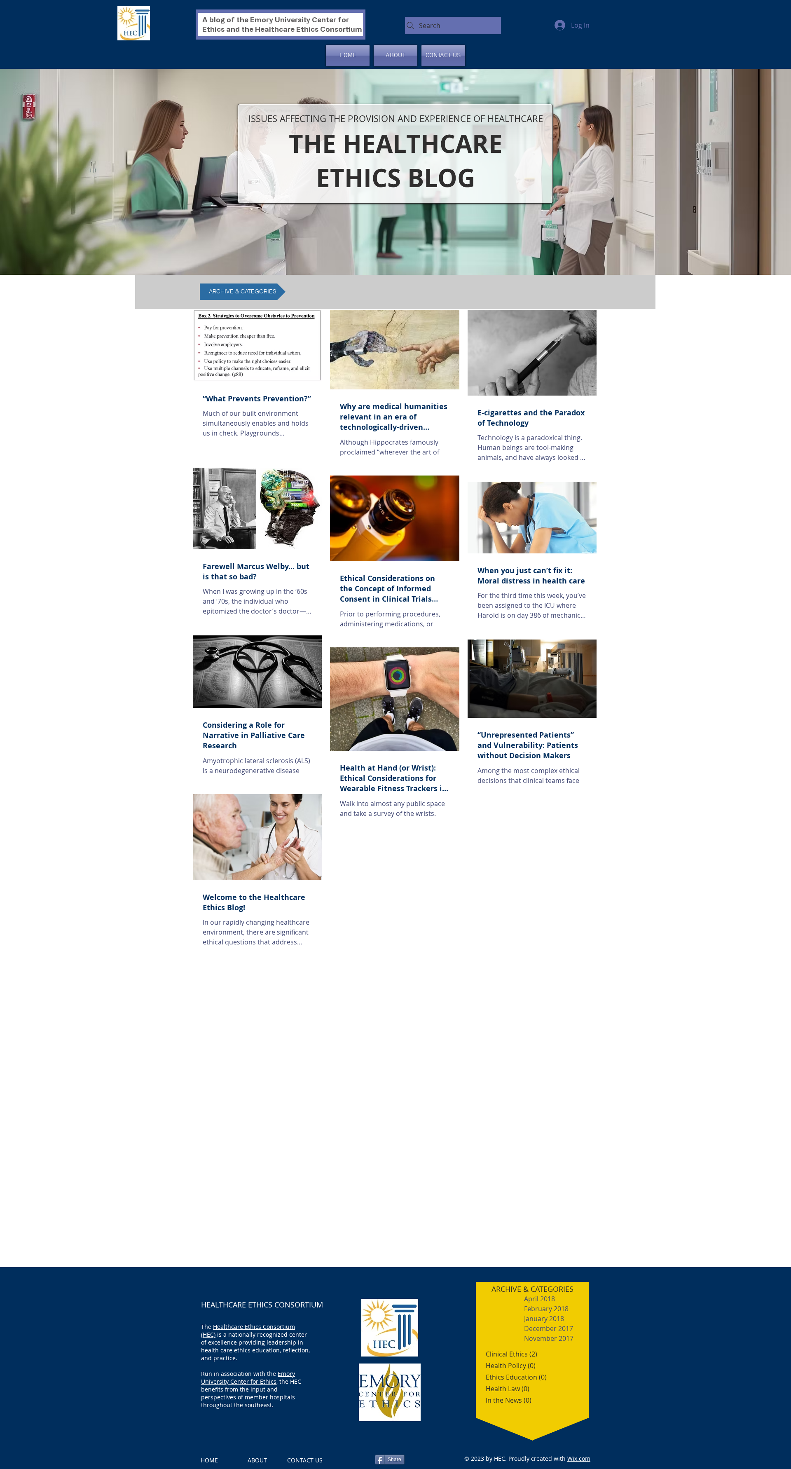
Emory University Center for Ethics (248, 1377)
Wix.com (578, 1458)
